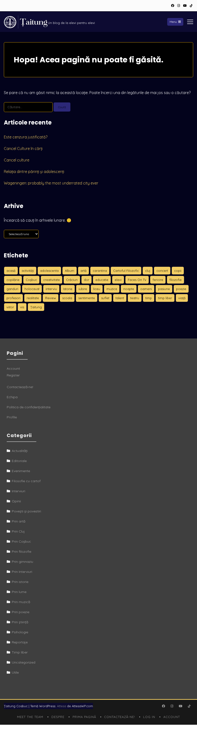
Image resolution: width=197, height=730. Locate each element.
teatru (134, 298)
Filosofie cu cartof (26, 481)
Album (69, 271)
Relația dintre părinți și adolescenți (34, 171)
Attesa (61, 706)
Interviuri (18, 491)
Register (13, 375)
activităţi (28, 271)
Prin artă (18, 521)
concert (162, 271)
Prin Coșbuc (21, 541)
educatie (101, 280)
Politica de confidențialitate (28, 407)
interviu (51, 289)
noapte (128, 289)
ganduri (12, 289)
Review (50, 298)
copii (177, 271)
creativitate (51, 280)
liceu (96, 289)
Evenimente (21, 471)
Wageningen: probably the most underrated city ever (51, 183)
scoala (67, 298)
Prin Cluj (18, 531)
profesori (13, 298)
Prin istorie (20, 582)
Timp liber (20, 652)
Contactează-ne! (20, 387)
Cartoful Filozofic (126, 271)
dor (86, 280)
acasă (10, 271)
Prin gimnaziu (22, 561)
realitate (33, 298)
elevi (118, 280)
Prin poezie (20, 612)
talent (120, 298)
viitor (10, 307)
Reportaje (20, 642)
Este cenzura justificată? (25, 137)
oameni (146, 289)
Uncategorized (23, 662)
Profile (12, 417)
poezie (181, 289)
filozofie (175, 280)
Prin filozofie (21, 551)
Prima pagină (84, 717)
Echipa (12, 397)
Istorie (67, 289)
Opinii (16, 501)
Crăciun (72, 280)
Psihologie (20, 632)
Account (13, 368)
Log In (149, 717)
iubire (83, 289)
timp (148, 298)
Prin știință (20, 622)
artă (83, 271)
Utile (15, 672)
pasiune (164, 289)
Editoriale (19, 461)
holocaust (32, 289)
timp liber (165, 298)
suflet (105, 298)
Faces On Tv (137, 280)
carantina (100, 271)
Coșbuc (31, 280)
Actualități (20, 451)
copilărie (12, 280)
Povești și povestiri (26, 511)
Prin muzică (21, 602)
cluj (147, 271)
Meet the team (30, 717)
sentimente (86, 298)
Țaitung (36, 307)
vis (22, 307)
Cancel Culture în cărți (23, 148)
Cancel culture (16, 160)
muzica (111, 289)
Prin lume (19, 592)
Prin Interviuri (22, 572)
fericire (158, 280)
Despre (57, 717)
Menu (173, 22)
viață (181, 298)
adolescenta (49, 271)
